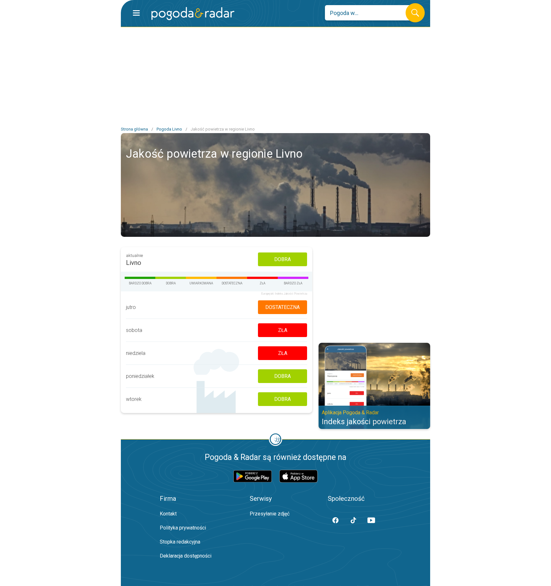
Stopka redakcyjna (180, 542)
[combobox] (370, 12)
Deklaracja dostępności (185, 556)
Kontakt (168, 514)
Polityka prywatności (183, 528)
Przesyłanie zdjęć (270, 514)
